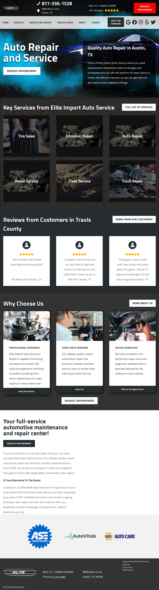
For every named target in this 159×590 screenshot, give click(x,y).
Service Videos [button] (65, 22)
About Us (79, 389)
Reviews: (96, 10)
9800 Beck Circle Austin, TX (50, 11)
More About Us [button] (143, 303)
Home (5, 22)
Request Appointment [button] (145, 8)
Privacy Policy (127, 567)
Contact (95, 22)
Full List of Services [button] (139, 107)
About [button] (82, 22)
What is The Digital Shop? (132, 389)
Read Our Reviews (26, 391)
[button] (128, 22)
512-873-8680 (58, 577)
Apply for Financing (116, 22)
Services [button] (19, 22)
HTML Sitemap (127, 570)
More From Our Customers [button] (134, 219)
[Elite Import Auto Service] (11, 8)
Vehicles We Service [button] (40, 22)
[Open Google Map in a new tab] (119, 432)
